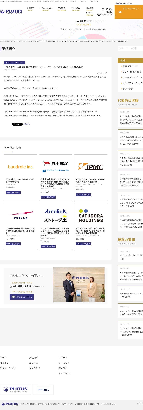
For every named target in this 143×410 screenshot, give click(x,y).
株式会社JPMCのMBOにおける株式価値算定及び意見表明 (90, 180)
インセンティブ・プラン (14, 63)
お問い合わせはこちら (128, 12)
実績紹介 (62, 9)
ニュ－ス (33, 363)
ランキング (34, 368)
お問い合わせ (65, 373)
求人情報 (89, 9)
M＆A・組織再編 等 (13, 192)
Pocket (26, 124)
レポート (89, 14)
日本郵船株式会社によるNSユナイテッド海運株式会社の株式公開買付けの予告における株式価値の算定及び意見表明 (55, 182)
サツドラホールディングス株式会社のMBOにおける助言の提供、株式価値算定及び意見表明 (90, 230)
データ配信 (76, 9)
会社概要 (30, 9)
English (118, 3)
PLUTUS (11, 12)
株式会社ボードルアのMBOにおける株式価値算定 (20, 180)
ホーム (3, 357)
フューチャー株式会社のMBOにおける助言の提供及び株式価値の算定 (20, 230)
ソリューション (46, 9)
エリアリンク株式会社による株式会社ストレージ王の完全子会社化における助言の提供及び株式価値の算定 (55, 232)
